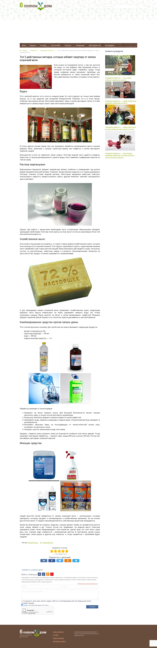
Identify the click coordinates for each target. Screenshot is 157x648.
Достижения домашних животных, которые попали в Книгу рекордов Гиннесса (119, 155)
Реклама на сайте (59, 641)
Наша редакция (58, 638)
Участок (68, 45)
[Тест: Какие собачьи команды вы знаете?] (120, 65)
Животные (34, 50)
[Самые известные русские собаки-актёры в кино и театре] (120, 115)
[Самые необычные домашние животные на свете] (120, 90)
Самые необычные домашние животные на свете (120, 102)
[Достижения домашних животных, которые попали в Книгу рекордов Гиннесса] (120, 141)
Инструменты (95, 45)
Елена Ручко (33, 542)
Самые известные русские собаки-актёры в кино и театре (120, 128)
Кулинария (109, 45)
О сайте (56, 635)
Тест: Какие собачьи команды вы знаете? (118, 79)
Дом (24, 45)
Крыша (33, 45)
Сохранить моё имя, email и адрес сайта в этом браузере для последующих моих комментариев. (56, 602)
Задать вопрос (58, 632)
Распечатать (47, 542)
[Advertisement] (78, 27)
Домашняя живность (47, 50)
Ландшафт (80, 45)
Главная (24, 50)
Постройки (55, 45)
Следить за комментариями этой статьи (35, 605)
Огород (43, 45)
